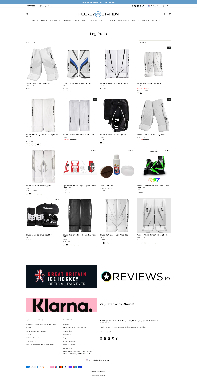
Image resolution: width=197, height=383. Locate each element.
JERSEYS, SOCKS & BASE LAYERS (92, 20)
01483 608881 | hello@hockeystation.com (40, 6)
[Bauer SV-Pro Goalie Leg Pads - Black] (30, 194)
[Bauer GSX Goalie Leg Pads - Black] (141, 93)
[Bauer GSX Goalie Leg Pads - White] (138, 93)
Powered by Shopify (98, 375)
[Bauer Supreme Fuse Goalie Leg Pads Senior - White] (64, 245)
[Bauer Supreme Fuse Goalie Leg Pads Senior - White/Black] (75, 245)
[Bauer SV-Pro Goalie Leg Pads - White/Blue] (41, 194)
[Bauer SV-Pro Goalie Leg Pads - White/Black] (38, 194)
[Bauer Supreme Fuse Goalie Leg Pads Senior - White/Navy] (72, 245)
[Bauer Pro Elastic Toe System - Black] (101, 143)
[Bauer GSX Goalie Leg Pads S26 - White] (101, 243)
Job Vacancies (67, 348)
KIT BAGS (111, 20)
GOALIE (134, 20)
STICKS (43, 20)
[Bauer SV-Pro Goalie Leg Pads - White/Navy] (35, 194)
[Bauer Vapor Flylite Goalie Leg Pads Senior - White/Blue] (41, 144)
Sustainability (67, 331)
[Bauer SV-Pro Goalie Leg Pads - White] (27, 194)
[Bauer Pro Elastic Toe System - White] (104, 143)
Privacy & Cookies (69, 345)
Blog (64, 338)
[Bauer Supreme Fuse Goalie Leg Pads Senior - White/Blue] (78, 245)
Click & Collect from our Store (36, 331)
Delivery (28, 327)
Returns (28, 334)
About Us (66, 324)
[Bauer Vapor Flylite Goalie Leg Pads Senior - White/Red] (30, 144)
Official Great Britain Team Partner (74, 327)
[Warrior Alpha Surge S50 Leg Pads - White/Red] (152, 243)
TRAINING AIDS (123, 20)
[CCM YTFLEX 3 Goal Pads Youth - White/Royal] (67, 91)
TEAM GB (145, 20)
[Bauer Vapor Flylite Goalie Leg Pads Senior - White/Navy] (33, 144)
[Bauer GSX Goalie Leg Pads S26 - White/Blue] (109, 243)
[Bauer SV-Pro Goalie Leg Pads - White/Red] (33, 194)
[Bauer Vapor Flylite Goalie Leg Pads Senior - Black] (38, 144)
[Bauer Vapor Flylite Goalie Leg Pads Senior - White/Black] (35, 144)
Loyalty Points (67, 334)
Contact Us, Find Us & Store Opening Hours (41, 324)
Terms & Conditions (69, 341)
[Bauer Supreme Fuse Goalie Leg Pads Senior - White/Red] (70, 245)
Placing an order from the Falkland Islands (40, 345)
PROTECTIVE (54, 20)
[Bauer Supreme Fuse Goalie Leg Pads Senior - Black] (67, 245)
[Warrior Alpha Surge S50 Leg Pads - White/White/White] (138, 243)
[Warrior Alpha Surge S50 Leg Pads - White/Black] (144, 243)
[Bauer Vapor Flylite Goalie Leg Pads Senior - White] (27, 144)
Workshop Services (32, 338)
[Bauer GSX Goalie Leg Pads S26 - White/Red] (107, 243)
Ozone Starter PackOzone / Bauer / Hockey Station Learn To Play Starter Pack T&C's (77, 353)
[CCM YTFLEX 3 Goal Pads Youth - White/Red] (70, 91)
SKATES (33, 20)
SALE (164, 20)
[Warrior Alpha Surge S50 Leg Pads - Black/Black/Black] (141, 243)
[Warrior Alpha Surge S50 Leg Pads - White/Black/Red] (146, 243)
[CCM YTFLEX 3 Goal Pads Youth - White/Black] (64, 91)
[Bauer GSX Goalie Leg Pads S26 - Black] (104, 243)
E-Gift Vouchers (31, 341)
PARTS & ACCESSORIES (70, 20)
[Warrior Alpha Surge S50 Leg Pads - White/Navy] (149, 243)
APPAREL (155, 20)
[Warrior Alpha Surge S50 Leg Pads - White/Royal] (155, 243)
